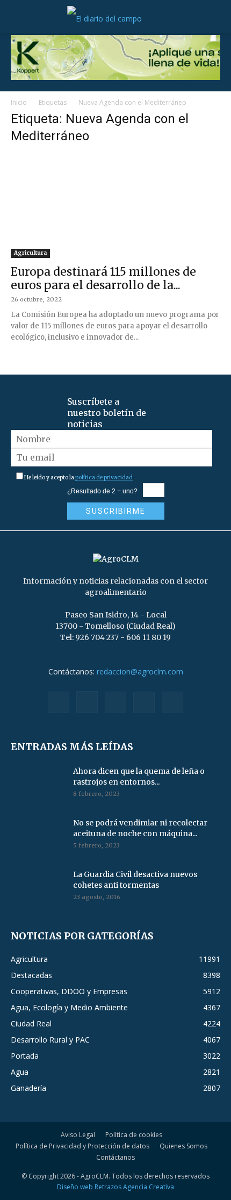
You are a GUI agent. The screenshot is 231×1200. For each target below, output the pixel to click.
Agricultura (30, 252)
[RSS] (115, 702)
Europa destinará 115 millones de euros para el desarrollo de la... (103, 278)
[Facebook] (58, 702)
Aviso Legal (78, 1134)
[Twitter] (144, 702)
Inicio (19, 102)
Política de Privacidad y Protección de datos (82, 1146)
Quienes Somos (183, 1146)
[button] (18, 18)
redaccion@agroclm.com (140, 671)
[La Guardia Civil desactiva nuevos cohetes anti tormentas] (37, 888)
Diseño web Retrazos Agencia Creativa (115, 1186)
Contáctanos (115, 1157)
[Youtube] (172, 702)
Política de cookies (133, 1134)
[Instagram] (87, 702)
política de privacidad (104, 477)
